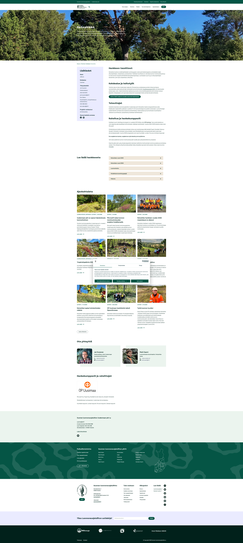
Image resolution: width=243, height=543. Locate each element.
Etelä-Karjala (101, 454)
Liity (163, 6)
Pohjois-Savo (139, 454)
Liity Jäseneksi (83, 465)
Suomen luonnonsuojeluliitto (83, 1)
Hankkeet (88, 63)
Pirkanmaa (119, 457)
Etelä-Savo (100, 457)
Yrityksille (111, 146)
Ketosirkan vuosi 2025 (117, 158)
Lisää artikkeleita (82, 331)
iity (82, 499)
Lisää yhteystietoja (82, 431)
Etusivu (78, 63)
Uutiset (94, 214)
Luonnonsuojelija (157, 489)
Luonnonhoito (115, 168)
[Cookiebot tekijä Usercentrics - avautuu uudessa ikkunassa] (143, 261)
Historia (113, 179)
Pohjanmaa (119, 459)
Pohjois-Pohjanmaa (140, 452)
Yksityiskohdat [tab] (121, 265)
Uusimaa (138, 459)
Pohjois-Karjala (120, 461)
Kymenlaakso (120, 452)
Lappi (118, 454)
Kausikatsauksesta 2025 (149, 89)
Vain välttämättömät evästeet (103, 281)
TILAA (151, 518)
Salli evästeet (140, 281)
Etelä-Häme (101, 452)
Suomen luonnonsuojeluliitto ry (159, 540)
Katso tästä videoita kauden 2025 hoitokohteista (124, 96)
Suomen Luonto (157, 491)
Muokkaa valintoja (121, 281)
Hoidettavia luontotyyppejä (119, 173)
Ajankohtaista (81, 214)
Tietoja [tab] (140, 265)
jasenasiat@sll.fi (97, 501)
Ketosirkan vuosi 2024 (117, 163)
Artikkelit (88, 214)
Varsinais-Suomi (139, 461)
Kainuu (100, 459)
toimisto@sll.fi (97, 497)
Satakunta (138, 457)
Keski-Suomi (101, 461)
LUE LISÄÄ (79, 234)
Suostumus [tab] (102, 265)
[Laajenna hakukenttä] (89, 7)
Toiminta (83, 63)
